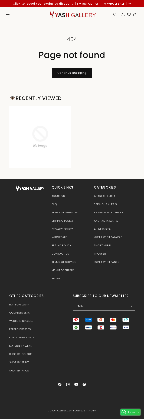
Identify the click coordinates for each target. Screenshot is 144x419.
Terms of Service (64, 262)
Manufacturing (63, 270)
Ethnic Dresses (20, 329)
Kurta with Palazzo (108, 237)
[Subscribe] (130, 306)
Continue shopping (72, 73)
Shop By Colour (21, 354)
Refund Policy (61, 245)
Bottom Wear (19, 304)
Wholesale (59, 237)
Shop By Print (19, 362)
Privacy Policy (62, 229)
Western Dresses (21, 321)
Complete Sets (19, 312)
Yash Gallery (65, 410)
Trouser (100, 253)
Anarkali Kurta (105, 196)
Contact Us (60, 253)
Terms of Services (65, 212)
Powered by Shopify (84, 410)
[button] (8, 15)
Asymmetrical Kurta (108, 212)
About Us (58, 196)
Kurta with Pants (106, 262)
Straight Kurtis (105, 204)
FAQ (54, 204)
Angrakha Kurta (106, 221)
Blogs (56, 278)
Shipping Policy (63, 221)
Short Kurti (102, 245)
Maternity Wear (20, 346)
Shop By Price (19, 370)
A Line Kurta (102, 229)
